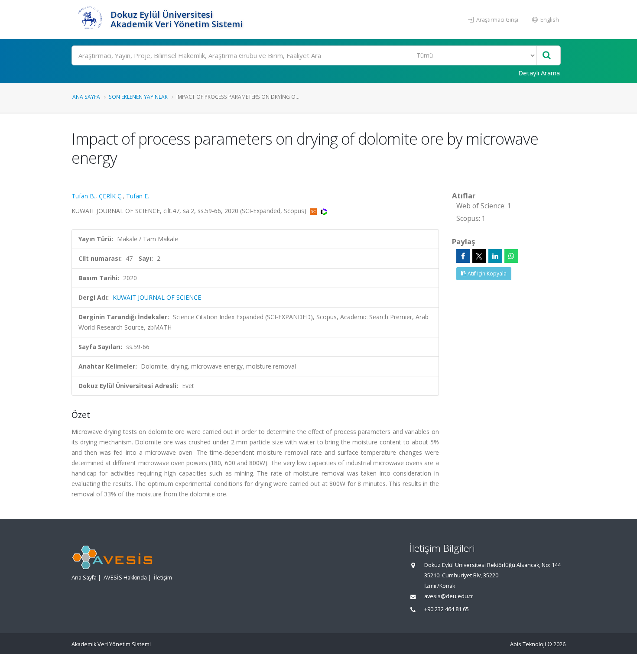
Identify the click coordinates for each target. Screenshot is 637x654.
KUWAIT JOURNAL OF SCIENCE (157, 297)
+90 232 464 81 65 (446, 609)
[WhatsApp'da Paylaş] (511, 256)
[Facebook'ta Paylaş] (463, 256)
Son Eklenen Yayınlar (138, 96)
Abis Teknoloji (528, 644)
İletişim (163, 577)
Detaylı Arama (539, 72)
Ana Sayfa (86, 96)
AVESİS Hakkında (125, 577)
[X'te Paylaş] (479, 256)
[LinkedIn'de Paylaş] (495, 256)
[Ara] (546, 55)
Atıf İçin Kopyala (486, 273)
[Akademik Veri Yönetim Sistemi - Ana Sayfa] (90, 19)
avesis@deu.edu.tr (448, 596)
